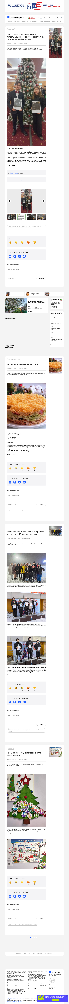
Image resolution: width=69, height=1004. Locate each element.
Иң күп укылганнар (58, 21)
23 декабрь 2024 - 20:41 (11, 538)
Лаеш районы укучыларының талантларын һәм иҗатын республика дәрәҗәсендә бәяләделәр (24, 227)
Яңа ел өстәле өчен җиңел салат (18, 510)
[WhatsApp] (24, 256)
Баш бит (9, 21)
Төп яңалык (25, 21)
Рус (38, 17)
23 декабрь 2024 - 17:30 (11, 759)
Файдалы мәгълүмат (14, 359)
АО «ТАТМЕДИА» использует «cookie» (16, 998)
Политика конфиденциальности (14, 1001)
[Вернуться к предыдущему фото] (9, 201)
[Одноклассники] (14, 256)
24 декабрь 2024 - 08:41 (11, 43)
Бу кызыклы (33, 21)
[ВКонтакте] (10, 256)
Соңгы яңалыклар (44, 21)
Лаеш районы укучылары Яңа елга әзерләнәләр (22, 924)
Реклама (17, 21)
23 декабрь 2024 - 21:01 (11, 368)
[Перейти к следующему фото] (43, 201)
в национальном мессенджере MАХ (17, 180)
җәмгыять (11, 29)
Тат (44, 17)
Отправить (41, 278)
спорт (10, 527)
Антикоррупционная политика (14, 997)
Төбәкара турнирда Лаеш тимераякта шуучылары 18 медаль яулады (26, 730)
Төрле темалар (48, 953)
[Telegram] (19, 256)
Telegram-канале (13, 173)
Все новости (57, 344)
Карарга (55, 1000)
